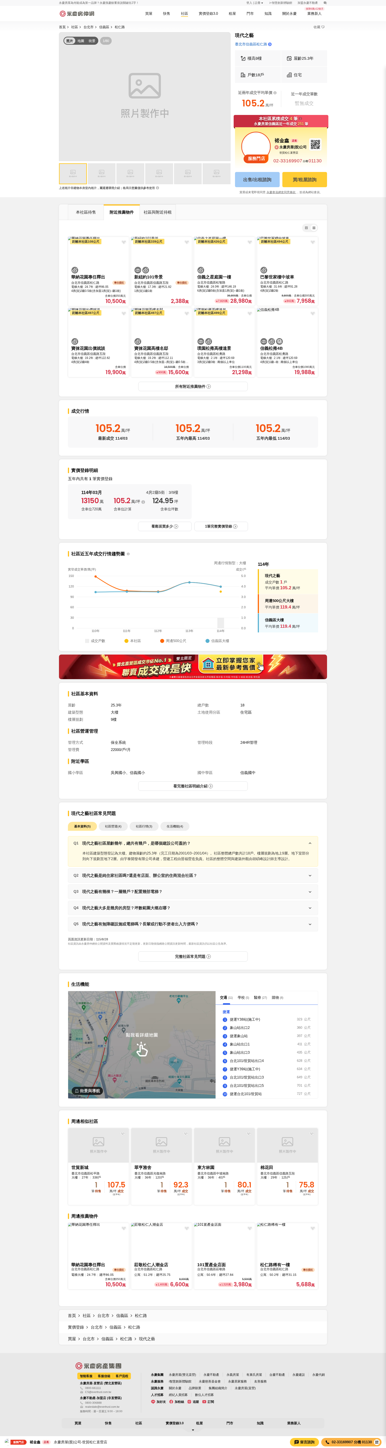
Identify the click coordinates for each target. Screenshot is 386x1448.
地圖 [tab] (81, 41)
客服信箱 (104, 1376)
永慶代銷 (318, 1374)
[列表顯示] (306, 228)
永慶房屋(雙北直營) (182, 1374)
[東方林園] (224, 1166)
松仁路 (120, 27)
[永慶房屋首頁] (77, 13)
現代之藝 (147, 1339)
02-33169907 (287, 160)
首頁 (62, 27)
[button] (73, 173)
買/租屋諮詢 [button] (305, 179)
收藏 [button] (317, 27)
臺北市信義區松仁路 (251, 44)
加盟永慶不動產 (308, 2)
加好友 (161, 1401)
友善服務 (260, 1381)
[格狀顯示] (313, 228)
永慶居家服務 (237, 1381)
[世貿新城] (98, 1166)
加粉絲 (179, 1401)
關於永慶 (175, 1388)
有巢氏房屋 (254, 1374)
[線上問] (325, 3)
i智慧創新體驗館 (180, 1381)
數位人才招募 (204, 1395)
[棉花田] (287, 1166)
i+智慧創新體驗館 (280, 2)
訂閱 (211, 1401)
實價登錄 (76, 1327)
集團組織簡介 (218, 1388)
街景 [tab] (92, 41)
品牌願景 (195, 1388)
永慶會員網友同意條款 (281, 192)
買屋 (72, 1339)
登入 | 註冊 (253, 2)
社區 (74, 27)
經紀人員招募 (178, 1395)
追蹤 (196, 1401)
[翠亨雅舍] (161, 1166)
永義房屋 (233, 1374)
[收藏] (122, 1133)
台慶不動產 (277, 1374)
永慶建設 (298, 1374)
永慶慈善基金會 (210, 1381)
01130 (315, 160)
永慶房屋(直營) (245, 1388)
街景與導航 (90, 1091)
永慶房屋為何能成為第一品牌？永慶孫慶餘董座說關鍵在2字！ (99, 2)
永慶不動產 (211, 1374)
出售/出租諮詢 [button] (257, 179)
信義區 (104, 27)
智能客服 (86, 1376)
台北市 (89, 27)
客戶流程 (122, 1376)
